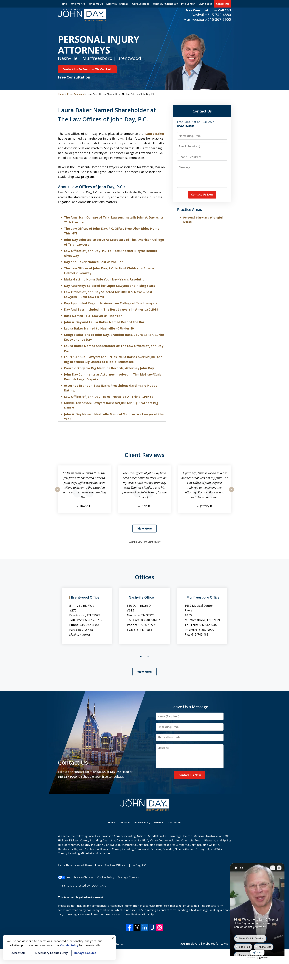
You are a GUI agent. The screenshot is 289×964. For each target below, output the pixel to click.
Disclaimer (125, 822)
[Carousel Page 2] (148, 656)
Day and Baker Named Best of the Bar (93, 262)
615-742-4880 (219, 14)
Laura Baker (155, 134)
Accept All (18, 953)
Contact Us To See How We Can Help (87, 69)
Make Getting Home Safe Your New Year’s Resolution (105, 279)
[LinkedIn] (144, 927)
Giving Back (205, 3)
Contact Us (222, 3)
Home (63, 3)
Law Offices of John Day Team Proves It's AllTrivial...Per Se (108, 397)
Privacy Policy (142, 822)
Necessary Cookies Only (51, 953)
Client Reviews (145, 455)
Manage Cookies (128, 877)
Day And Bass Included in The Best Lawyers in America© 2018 (111, 309)
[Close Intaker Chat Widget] (279, 867)
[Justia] (152, 927)
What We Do (96, 3)
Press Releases (75, 94)
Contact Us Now (202, 194)
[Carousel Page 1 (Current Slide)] (140, 656)
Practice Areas (189, 209)
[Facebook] (129, 927)
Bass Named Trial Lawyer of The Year (93, 316)
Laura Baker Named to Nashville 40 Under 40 (99, 328)
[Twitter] (137, 927)
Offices (144, 577)
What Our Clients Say (165, 3)
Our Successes (140, 3)
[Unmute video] (235, 867)
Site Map (159, 822)
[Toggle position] (272, 867)
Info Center (188, 3)
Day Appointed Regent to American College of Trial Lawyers (110, 303)
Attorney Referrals (117, 3)
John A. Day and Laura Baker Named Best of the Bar (104, 322)
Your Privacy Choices (80, 877)
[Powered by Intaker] (263, 958)
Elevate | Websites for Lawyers (205, 943)
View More (144, 528)
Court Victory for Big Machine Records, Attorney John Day (109, 368)
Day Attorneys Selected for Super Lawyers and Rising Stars (109, 286)
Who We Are (78, 3)
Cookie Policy (105, 877)
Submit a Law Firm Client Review (144, 541)
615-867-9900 (219, 19)
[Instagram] (159, 927)
